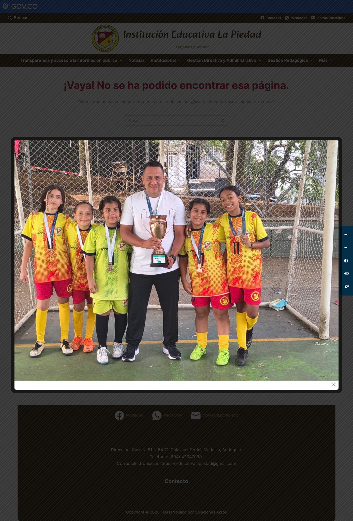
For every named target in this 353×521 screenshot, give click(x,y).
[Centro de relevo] (346, 286)
